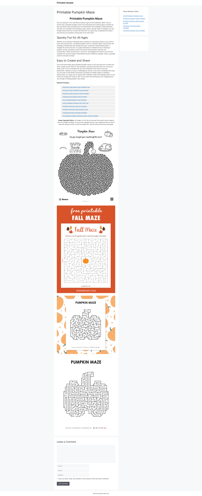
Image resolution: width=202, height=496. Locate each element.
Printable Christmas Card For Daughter (74, 106)
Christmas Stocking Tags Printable (134, 30)
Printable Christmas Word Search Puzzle (75, 109)
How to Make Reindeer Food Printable (74, 100)
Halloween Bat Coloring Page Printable (74, 97)
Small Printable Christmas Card (133, 16)
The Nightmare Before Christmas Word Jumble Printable (80, 116)
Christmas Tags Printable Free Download (75, 90)
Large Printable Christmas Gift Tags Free (75, 103)
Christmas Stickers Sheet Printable (134, 18)
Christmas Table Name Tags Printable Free (76, 87)
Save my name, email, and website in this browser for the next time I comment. (84, 479)
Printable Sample (65, 3)
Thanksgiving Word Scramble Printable (74, 113)
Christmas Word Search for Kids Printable (75, 93)
